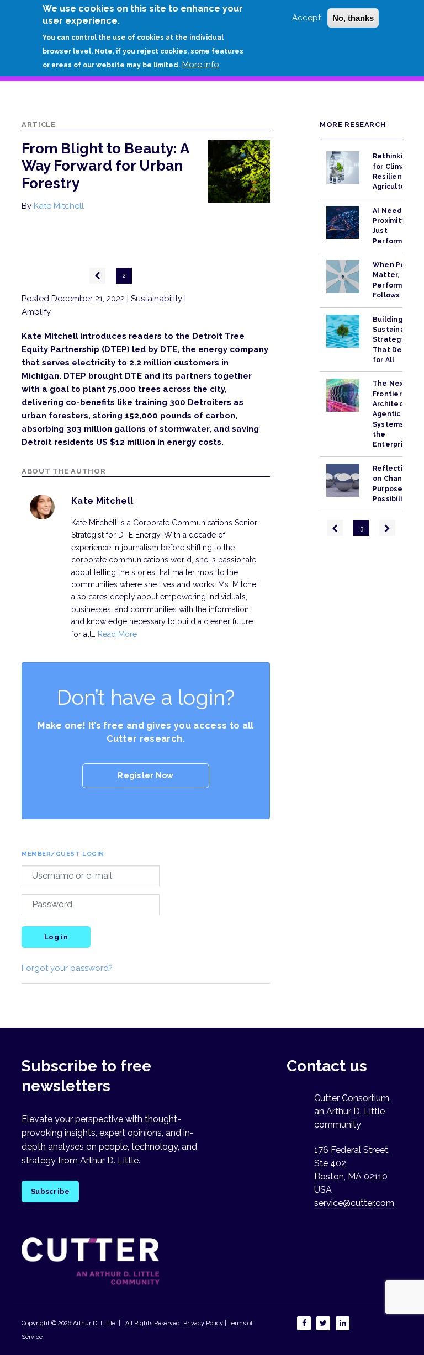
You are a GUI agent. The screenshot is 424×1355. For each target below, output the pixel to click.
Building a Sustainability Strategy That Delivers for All (397, 340)
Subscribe (50, 1191)
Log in (56, 937)
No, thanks (353, 18)
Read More (117, 634)
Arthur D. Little (93, 1323)
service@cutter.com (354, 1203)
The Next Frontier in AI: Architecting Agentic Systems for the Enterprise (397, 414)
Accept (306, 18)
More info (200, 65)
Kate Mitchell (59, 206)
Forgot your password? (67, 968)
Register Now (145, 775)
